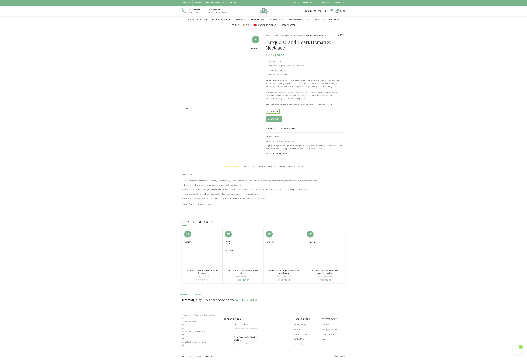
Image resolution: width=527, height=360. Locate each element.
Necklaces (286, 35)
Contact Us (299, 339)
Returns (297, 329)
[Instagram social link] (295, 3)
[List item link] (201, 331)
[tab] (231, 165)
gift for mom (292, 145)
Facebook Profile (328, 334)
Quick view (217, 248)
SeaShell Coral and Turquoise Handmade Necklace (324, 271)
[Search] (325, 11)
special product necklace (296, 149)
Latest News (299, 344)
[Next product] (344, 35)
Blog (323, 339)
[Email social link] (277, 153)
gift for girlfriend (278, 145)
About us (325, 325)
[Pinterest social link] (280, 153)
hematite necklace (335, 145)
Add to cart (273, 119)
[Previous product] (338, 35)
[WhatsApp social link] (298, 3)
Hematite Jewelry (317, 145)
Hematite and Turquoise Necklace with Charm (283, 271)
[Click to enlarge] (187, 107)
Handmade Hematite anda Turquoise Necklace (202, 271)
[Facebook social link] (292, 3)
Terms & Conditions (302, 334)
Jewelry (276, 35)
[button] (217, 242)
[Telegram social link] (287, 153)
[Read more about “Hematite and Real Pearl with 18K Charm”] (257, 242)
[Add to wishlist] (217, 236)
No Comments (251, 329)
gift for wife (304, 145)
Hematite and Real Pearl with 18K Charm (243, 271)
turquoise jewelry (316, 149)
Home (268, 35)
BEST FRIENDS (241, 324)
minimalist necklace (275, 149)
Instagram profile (329, 329)
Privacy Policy (300, 325)
